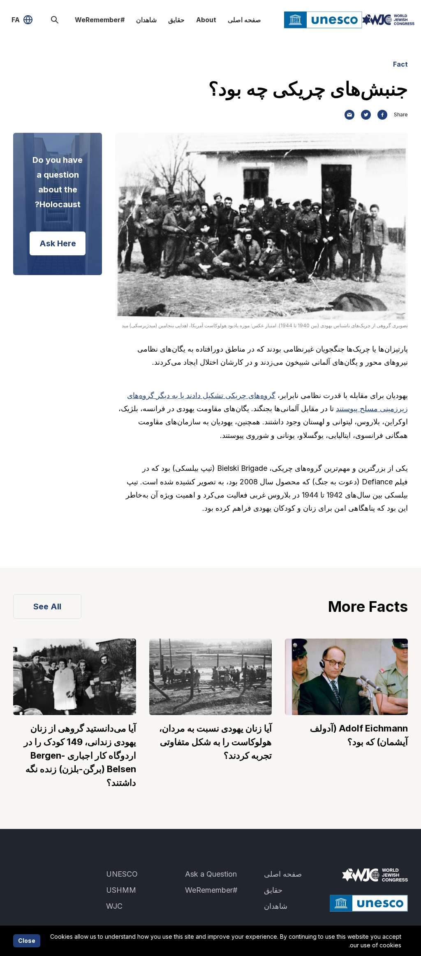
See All (47, 606)
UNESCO (122, 874)
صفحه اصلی (244, 20)
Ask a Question (211, 874)
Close (26, 940)
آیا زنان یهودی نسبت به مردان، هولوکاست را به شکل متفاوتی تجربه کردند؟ (215, 742)
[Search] (54, 19)
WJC (114, 906)
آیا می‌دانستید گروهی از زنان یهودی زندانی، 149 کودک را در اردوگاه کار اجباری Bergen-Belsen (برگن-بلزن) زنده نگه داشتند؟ (80, 755)
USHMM (121, 890)
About (206, 20)
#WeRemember (100, 20)
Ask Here (57, 243)
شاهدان (146, 20)
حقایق (176, 20)
